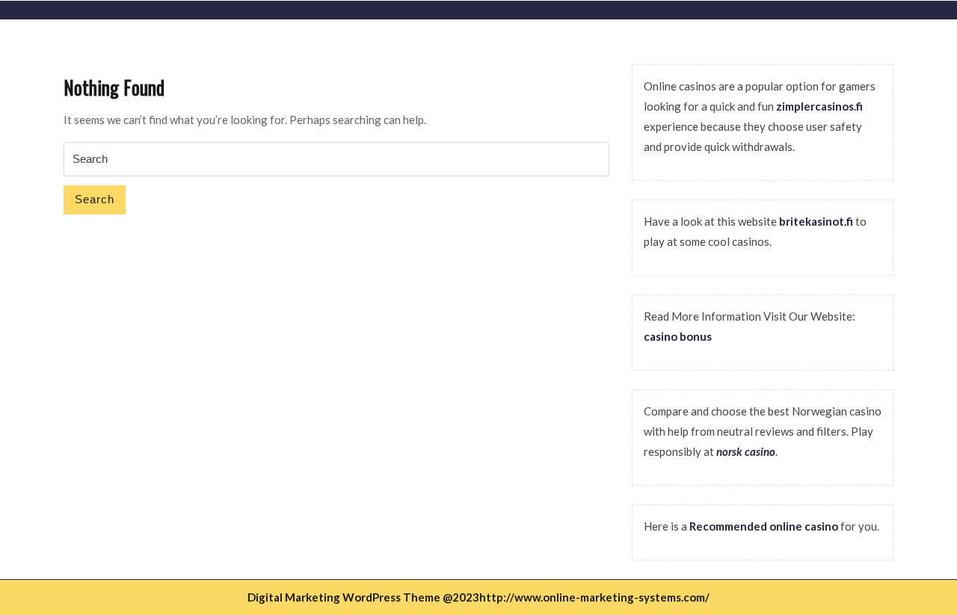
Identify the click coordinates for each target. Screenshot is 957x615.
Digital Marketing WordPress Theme (343, 597)
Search (94, 199)
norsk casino (745, 451)
